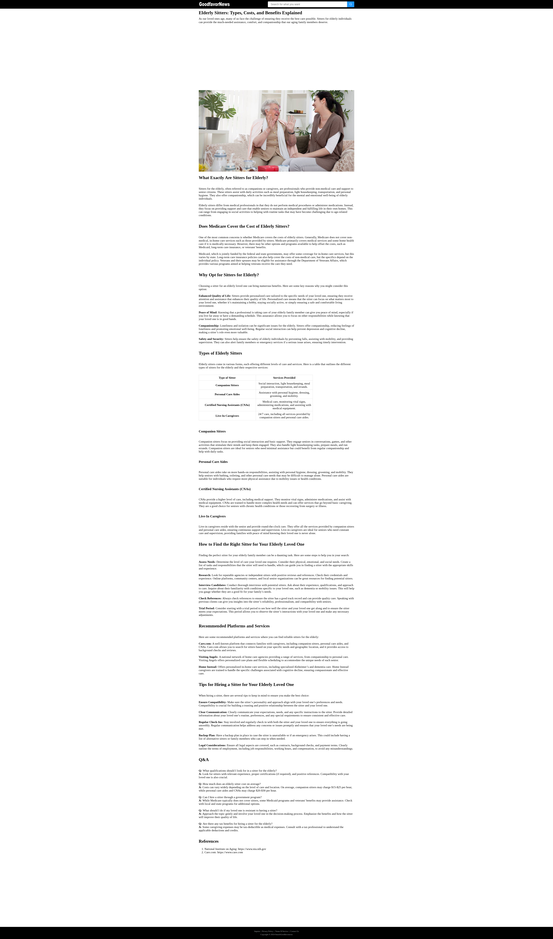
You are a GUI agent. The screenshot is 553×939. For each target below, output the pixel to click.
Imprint (257, 931)
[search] (350, 4)
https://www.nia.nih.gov (252, 848)
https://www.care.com (230, 852)
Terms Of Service (281, 931)
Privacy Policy (267, 931)
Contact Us (294, 931)
